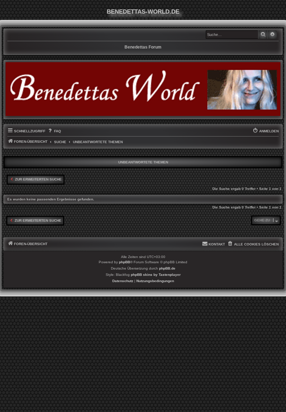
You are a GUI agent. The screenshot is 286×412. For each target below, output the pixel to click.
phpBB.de (167, 268)
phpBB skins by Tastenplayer (156, 275)
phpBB (124, 262)
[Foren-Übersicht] (143, 89)
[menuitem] (54, 131)
